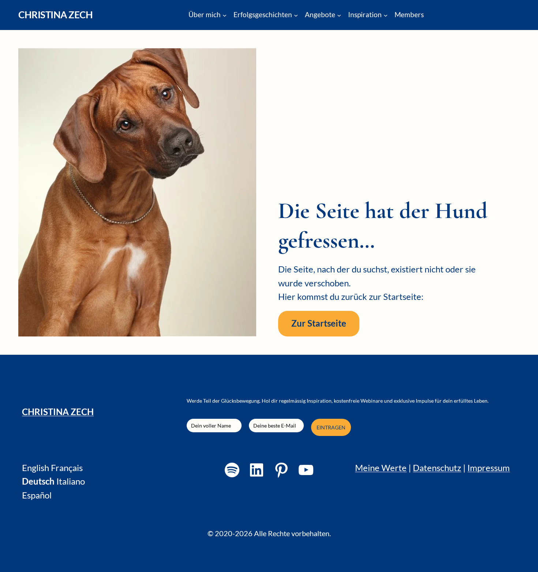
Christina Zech (55, 14)
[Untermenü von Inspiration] (386, 15)
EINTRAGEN (331, 427)
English (35, 468)
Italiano (70, 481)
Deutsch (38, 481)
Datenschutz (437, 468)
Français (67, 468)
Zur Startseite (318, 323)
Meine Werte (381, 468)
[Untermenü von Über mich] (225, 15)
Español (37, 495)
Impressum (488, 468)
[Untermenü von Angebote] (339, 15)
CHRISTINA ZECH (58, 412)
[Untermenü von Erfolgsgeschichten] (296, 15)
